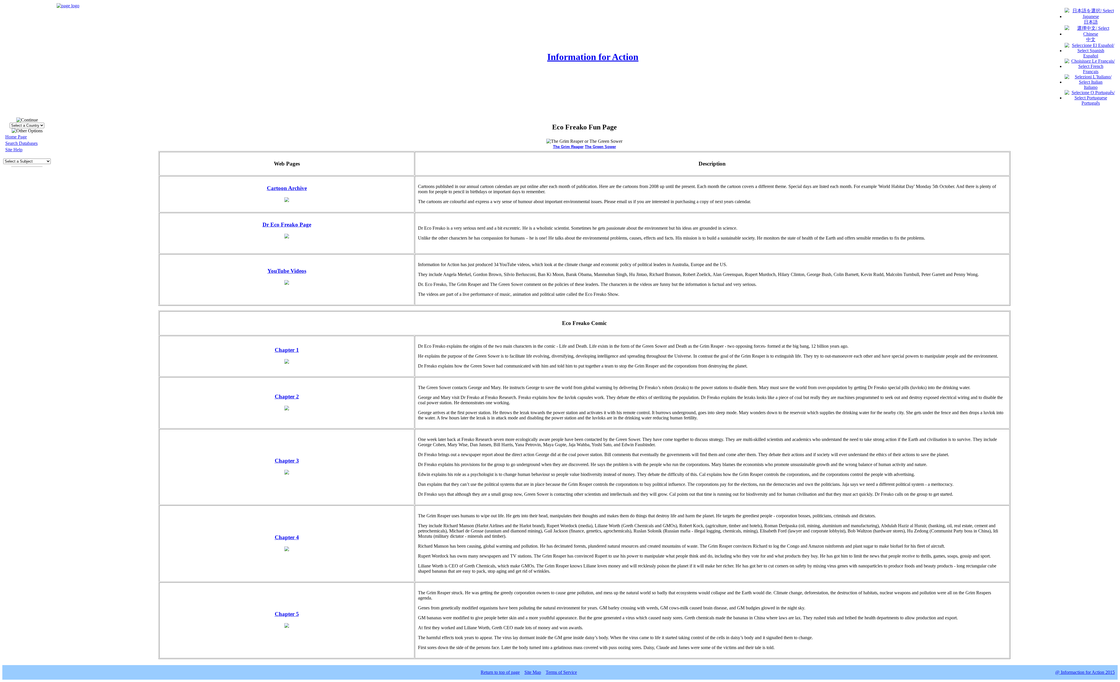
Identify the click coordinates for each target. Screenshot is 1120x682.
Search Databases (21, 143)
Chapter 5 (287, 614)
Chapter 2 (287, 396)
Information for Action (592, 57)
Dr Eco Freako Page (286, 225)
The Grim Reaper (568, 147)
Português (1091, 103)
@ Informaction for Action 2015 (1085, 672)
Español (1090, 55)
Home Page (16, 136)
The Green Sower (600, 147)
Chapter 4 (287, 537)
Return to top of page (500, 672)
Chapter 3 (287, 461)
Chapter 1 (287, 350)
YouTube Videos (286, 271)
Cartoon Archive (287, 188)
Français (1090, 71)
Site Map (532, 672)
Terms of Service (561, 672)
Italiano (1091, 87)
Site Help (13, 149)
